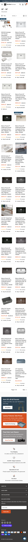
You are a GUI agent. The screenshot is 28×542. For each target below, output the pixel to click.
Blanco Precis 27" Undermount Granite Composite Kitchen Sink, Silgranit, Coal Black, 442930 (6, 129)
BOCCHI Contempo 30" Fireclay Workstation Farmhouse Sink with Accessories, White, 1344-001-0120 (6, 36)
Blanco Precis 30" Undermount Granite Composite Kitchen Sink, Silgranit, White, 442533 (20, 35)
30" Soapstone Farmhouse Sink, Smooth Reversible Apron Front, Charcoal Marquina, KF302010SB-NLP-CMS (20, 373)
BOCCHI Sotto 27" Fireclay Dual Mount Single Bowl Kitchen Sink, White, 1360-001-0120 (6, 159)
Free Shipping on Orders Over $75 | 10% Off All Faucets (14, 1)
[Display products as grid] (23, 15)
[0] (25, 4)
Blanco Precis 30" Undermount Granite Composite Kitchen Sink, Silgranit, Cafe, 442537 (6, 372)
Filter (4, 15)
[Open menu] (2, 4)
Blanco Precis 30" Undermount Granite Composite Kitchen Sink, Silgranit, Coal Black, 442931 (6, 251)
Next (24, 389)
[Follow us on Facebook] (2, 523)
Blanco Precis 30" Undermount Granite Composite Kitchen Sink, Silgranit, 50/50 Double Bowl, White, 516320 (6, 98)
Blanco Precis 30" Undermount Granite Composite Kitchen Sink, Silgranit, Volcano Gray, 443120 (6, 281)
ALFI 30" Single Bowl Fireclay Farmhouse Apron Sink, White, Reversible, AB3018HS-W (6, 221)
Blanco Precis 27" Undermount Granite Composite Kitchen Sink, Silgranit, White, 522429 (20, 67)
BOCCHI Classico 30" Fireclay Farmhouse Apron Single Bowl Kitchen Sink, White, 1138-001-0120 (6, 67)
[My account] (22, 4)
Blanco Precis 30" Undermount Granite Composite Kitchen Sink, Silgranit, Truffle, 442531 (20, 97)
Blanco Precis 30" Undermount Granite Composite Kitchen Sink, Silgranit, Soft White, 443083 (20, 129)
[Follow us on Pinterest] (7, 523)
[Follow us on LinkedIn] (10, 523)
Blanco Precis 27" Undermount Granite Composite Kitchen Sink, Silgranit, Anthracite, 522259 (20, 191)
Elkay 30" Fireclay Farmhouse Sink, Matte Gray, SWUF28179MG (6, 311)
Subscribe (6, 511)
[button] (24, 538)
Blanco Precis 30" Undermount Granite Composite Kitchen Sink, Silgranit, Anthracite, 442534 (6, 191)
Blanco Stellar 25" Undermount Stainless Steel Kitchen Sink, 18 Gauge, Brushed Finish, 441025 (20, 342)
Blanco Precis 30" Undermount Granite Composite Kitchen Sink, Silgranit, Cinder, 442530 (20, 251)
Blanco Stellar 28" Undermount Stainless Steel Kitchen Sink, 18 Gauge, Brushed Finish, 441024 (20, 281)
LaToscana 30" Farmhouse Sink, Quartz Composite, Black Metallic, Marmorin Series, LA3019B (20, 160)
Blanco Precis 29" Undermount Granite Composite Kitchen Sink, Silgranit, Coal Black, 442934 (20, 221)
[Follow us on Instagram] (5, 523)
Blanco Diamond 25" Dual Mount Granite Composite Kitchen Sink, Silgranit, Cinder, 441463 (6, 342)
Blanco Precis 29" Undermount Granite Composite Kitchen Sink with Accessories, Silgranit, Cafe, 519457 (21, 312)
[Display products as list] (26, 15)
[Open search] (20, 4)
